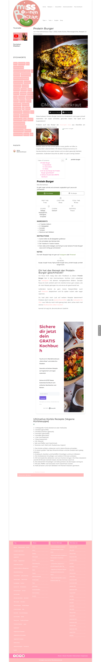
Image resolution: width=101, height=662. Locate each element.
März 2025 (72, 550)
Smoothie (28, 108)
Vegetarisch (30, 119)
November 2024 (73, 560)
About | (64, 656)
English (56, 20)
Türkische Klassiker (18, 119)
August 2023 (72, 592)
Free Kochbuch (78, 6)
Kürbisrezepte (35, 579)
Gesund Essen (27, 82)
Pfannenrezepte (17, 104)
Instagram (63, 254)
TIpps (44, 20)
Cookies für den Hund (18, 67)
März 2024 (72, 569)
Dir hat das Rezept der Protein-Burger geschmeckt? (50, 172)
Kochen (29, 89)
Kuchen (15, 97)
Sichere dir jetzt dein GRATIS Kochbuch (50, 176)
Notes (46, 169)
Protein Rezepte (17, 108)
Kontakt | (70, 656)
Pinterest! (73, 254)
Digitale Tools (17, 74)
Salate (33, 569)
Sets (23, 108)
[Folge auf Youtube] (20, 52)
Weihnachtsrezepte (18, 134)
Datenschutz (76, 656)
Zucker (31, 134)
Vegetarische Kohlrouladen (20, 126)
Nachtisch (16, 100)
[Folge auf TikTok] (17, 52)
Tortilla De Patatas (24, 115)
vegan (25, 119)
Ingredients (48, 165)
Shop (61, 20)
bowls (27, 63)
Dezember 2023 (73, 579)
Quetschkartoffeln (60, 300)
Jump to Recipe (56, 112)
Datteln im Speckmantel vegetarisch (22, 71)
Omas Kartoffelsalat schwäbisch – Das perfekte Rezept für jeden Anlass (58, 549)
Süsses (32, 111)
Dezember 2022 (73, 619)
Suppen (34, 573)
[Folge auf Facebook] (14, 656)
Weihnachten (28, 130)
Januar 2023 (72, 615)
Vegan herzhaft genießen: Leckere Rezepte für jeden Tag (37, 512)
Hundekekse (23, 89)
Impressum (84, 656)
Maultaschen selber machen (53, 305)
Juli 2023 (71, 596)
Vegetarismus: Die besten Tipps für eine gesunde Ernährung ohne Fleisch (42, 491)
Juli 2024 (71, 563)
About (33, 550)
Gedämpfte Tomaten (25, 74)
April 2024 (72, 566)
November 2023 (73, 583)
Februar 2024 (73, 573)
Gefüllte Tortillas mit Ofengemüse (21, 78)
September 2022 (73, 629)
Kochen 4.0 (16, 93)
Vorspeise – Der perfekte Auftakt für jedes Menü (34, 533)
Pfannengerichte (72, 31)
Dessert (33, 71)
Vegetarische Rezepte (18, 130)
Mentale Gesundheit (30, 97)
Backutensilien (21, 63)
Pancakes (28, 100)
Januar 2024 (72, 576)
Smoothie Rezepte (18, 111)
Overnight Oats (65, 125)
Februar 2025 (72, 553)
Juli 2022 (71, 635)
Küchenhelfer (22, 97)
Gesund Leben (25, 85)
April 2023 (72, 606)
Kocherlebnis (23, 93)
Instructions (48, 167)
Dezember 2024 (73, 556)
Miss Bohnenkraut (21, 151)
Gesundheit (58, 6)
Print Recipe (68, 112)
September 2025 (73, 547)
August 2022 (72, 632)
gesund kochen (17, 85)
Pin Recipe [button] (74, 193)
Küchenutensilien (67, 6)
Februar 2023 (72, 612)
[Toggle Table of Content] (61, 160)
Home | (60, 656)
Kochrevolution (30, 93)
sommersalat (26, 111)
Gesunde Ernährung (18, 82)
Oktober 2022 (73, 625)
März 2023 (72, 609)
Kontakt (34, 596)
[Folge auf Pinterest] (20, 656)
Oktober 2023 (73, 586)
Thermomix (16, 115)
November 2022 (73, 622)
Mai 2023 (71, 602)
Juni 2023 (72, 599)
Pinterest (45, 291)
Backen (15, 63)
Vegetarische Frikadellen (19, 123)
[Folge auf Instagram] (14, 52)
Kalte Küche (62, 31)
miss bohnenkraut (42, 31)
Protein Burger (25, 104)
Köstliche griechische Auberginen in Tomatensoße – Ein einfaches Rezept (58, 558)
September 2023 (73, 589)
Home (44, 6)
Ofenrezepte (22, 100)
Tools (50, 20)
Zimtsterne (26, 134)
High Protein (16, 89)
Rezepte (50, 6)
